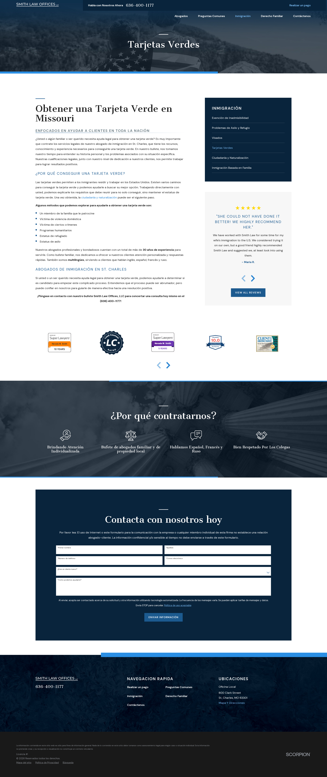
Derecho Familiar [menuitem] (272, 16)
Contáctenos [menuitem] (302, 16)
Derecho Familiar (176, 696)
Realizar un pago (300, 5)
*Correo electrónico (174, 558)
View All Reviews (248, 292)
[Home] (37, 5)
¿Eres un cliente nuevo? (67, 569)
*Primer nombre (64, 548)
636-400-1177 (140, 5)
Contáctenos (136, 705)
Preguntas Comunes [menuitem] (211, 16)
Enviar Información (164, 617)
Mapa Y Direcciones (232, 703)
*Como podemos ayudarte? (69, 580)
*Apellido (169, 548)
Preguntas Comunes (178, 687)
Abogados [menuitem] (181, 16)
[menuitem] (248, 118)
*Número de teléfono (66, 558)
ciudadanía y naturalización (99, 197)
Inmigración (135, 696)
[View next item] (253, 278)
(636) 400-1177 (110, 301)
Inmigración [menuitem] (243, 16)
